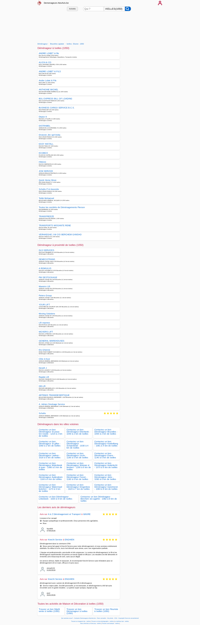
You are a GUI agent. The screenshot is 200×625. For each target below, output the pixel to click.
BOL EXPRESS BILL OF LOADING (55, 98)
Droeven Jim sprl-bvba (49, 135)
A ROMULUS (45, 268)
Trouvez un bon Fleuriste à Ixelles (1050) (106, 610)
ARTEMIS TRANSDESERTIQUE (54, 395)
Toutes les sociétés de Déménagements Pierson (62, 207)
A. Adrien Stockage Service (52, 404)
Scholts (42, 413)
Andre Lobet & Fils (47, 80)
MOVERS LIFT (46, 332)
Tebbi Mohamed (46, 198)
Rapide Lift (44, 377)
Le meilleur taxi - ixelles (122, 621)
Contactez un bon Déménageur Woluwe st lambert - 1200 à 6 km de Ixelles (79, 466)
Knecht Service (55, 539)
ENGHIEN (69, 539)
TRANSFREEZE (46, 216)
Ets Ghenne (44, 350)
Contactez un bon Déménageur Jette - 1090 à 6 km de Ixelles (105, 477)
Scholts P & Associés (49, 189)
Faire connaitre (101, 618)
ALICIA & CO (45, 62)
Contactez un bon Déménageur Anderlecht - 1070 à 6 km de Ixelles (106, 465)
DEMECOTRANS (47, 259)
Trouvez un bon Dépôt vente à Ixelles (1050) (49, 610)
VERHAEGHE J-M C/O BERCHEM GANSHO (60, 234)
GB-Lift (42, 386)
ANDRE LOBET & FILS (50, 71)
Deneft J (43, 368)
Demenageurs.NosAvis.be (56, 3)
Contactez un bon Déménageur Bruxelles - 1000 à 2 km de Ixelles (106, 432)
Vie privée (110, 618)
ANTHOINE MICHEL (48, 89)
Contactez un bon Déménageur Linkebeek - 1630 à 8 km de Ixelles (55, 498)
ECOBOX (43, 153)
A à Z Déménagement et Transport (64, 514)
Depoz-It (43, 117)
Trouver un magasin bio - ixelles (80, 621)
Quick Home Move (47, 180)
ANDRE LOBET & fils (49, 53)
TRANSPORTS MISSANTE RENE (55, 225)
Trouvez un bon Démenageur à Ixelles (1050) (77, 611)
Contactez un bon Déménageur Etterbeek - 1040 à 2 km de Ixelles (78, 432)
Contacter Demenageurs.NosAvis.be (85, 618)
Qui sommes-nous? (67, 618)
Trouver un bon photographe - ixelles (102, 621)
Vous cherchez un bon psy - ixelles (90, 623)
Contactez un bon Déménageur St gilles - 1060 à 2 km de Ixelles (50, 443)
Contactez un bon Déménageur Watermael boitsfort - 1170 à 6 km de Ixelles (50, 488)
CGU (115, 618)
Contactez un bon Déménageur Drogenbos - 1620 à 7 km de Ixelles (78, 487)
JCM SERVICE (46, 171)
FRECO (42, 162)
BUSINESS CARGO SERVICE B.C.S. (56, 108)
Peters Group (45, 295)
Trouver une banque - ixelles (110, 623)
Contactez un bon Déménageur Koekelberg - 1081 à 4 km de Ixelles (106, 443)
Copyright (121, 618)
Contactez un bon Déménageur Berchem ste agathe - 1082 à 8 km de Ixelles (99, 499)
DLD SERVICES (46, 250)
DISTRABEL (44, 126)
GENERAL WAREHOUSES (51, 341)
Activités (72, 9)
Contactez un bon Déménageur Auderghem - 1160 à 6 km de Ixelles (51, 477)
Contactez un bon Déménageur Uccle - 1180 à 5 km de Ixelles (77, 455)
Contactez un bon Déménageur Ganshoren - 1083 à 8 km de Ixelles (106, 487)
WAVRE (87, 514)
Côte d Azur (44, 359)
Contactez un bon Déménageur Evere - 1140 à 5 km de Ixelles (105, 455)
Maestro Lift (44, 286)
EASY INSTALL (46, 144)
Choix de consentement (132, 618)
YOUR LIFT (44, 304)
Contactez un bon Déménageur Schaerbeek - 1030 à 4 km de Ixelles (77, 444)
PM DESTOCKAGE (48, 277)
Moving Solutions (47, 313)
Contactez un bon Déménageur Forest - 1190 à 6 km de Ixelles (77, 477)
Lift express (44, 323)
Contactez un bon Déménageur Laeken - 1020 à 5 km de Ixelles (49, 455)
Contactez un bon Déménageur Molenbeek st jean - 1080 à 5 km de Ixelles (50, 466)
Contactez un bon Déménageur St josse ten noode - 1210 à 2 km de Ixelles (50, 433)
